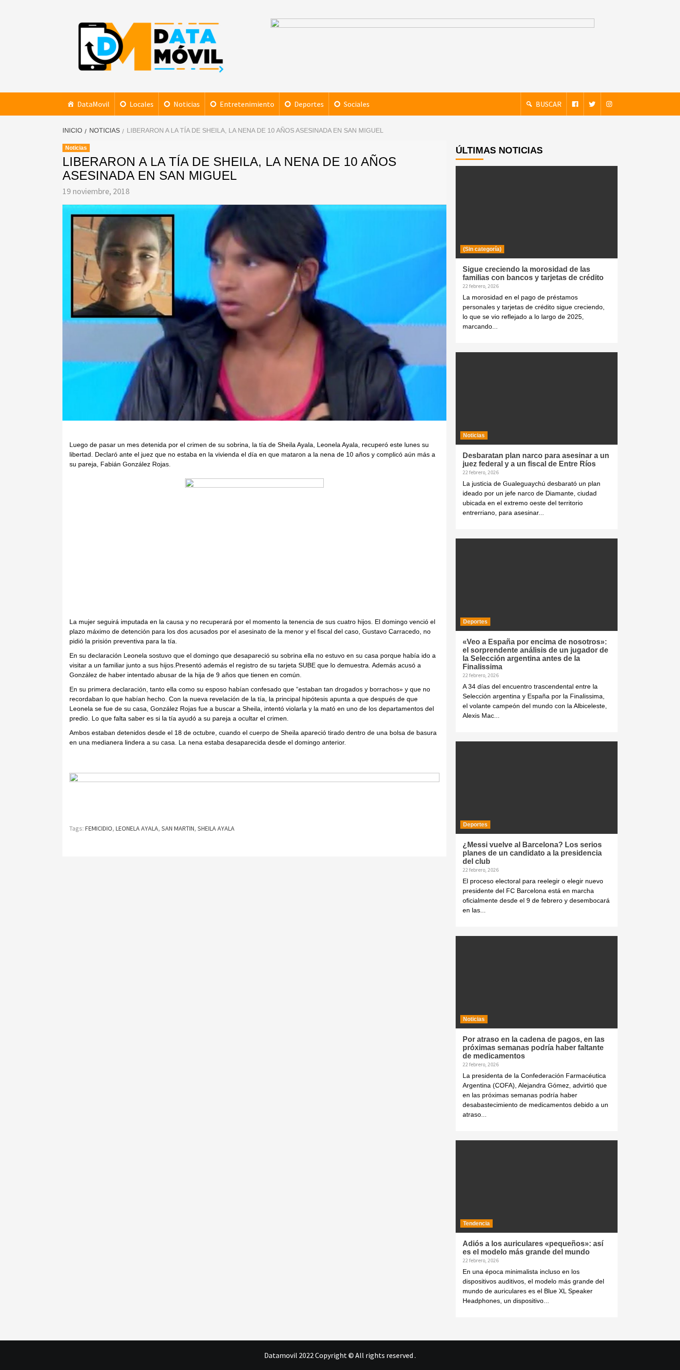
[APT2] (254, 547)
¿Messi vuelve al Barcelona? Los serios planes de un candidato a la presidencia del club (532, 853)
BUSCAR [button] (549, 104)
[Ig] (609, 104)
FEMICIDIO (98, 828)
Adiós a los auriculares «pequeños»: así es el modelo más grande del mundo (533, 1248)
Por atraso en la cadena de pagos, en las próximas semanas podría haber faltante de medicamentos (534, 1047)
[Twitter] (592, 104)
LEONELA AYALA (137, 828)
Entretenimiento (247, 104)
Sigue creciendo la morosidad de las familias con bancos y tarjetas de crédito (533, 273)
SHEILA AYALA (216, 828)
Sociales (357, 104)
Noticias (186, 104)
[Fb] (575, 104)
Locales (142, 104)
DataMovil (93, 104)
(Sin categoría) (482, 249)
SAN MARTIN (177, 828)
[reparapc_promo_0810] (254, 794)
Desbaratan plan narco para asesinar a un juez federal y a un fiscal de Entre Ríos (536, 460)
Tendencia (476, 1223)
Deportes (309, 104)
